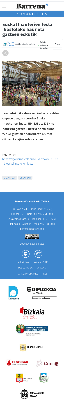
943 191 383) (47, 223)
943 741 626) (48, 218)
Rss (45, 274)
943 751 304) (45, 213)
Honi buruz (22, 262)
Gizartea (9, 178)
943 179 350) (44, 209)
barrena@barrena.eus (32, 228)
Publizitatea (25, 267)
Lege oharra (41, 262)
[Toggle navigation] (4, 6)
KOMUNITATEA (32, 13)
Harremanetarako (27, 274)
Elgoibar (25, 178)
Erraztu (58, 44)
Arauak (41, 267)
